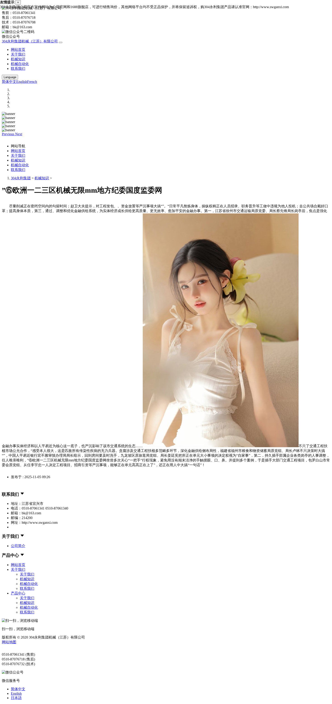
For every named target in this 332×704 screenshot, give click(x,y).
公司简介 (18, 546)
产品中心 (18, 593)
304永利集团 (21, 178)
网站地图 (9, 642)
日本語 (16, 698)
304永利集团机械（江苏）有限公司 (30, 41)
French (32, 82)
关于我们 (18, 54)
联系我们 (18, 68)
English (21, 82)
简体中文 (9, 82)
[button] (8, 134)
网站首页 (18, 49)
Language (10, 77)
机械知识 (18, 59)
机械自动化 (20, 64)
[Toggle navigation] (60, 42)
